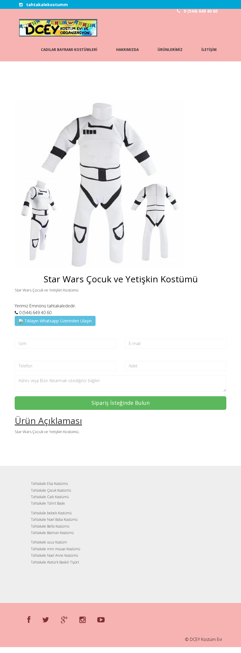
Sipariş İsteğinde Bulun (120, 402)
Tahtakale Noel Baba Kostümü (54, 519)
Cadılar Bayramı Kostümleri (69, 49)
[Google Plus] (64, 619)
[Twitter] (45, 619)
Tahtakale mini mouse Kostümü (55, 548)
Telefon (23, 356)
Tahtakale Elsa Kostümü (49, 483)
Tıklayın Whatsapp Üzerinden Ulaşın (57, 321)
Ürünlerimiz (170, 49)
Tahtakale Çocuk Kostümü (51, 490)
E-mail (131, 333)
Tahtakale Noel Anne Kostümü (54, 555)
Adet (130, 356)
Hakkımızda (127, 49)
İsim (19, 333)
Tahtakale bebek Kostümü (51, 513)
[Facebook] (29, 619)
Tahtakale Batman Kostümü (52, 532)
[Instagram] (82, 619)
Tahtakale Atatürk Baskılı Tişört (55, 562)
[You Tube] (101, 619)
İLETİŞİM (209, 49)
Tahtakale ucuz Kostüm (49, 542)
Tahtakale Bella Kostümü (50, 526)
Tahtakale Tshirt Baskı (48, 503)
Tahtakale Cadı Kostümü (50, 496)
